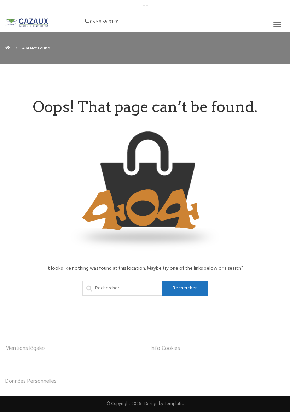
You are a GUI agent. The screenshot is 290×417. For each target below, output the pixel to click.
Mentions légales (25, 348)
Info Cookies (165, 348)
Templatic (174, 403)
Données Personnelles (31, 381)
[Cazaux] (7, 48)
